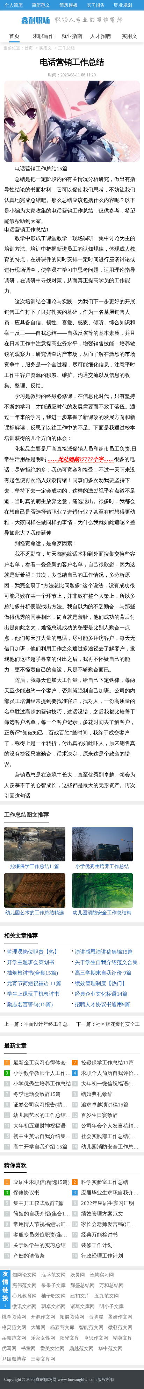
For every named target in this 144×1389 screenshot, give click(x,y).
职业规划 (123, 5)
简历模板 (68, 5)
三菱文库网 (43, 1359)
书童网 (28, 1348)
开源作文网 (43, 1317)
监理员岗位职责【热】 (33, 952)
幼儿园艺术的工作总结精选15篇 (50, 1115)
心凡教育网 (24, 1296)
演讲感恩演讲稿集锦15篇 (104, 952)
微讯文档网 (24, 1306)
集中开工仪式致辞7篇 (38, 1203)
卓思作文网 (96, 1338)
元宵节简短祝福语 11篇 (34, 983)
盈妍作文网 (120, 1317)
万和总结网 (111, 1285)
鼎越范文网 (81, 1348)
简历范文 (41, 5)
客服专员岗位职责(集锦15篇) (46, 1235)
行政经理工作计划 (102, 1256)
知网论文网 (24, 1275)
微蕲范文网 (120, 1327)
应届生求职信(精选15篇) (41, 1182)
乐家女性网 (43, 1338)
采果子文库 (53, 1285)
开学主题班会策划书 (30, 962)
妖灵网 (77, 1275)
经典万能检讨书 (99, 1235)
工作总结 (66, 48)
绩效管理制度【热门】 (101, 983)
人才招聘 (100, 36)
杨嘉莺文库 (62, 1327)
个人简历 (14, 5)
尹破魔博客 (14, 1359)
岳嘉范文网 (14, 1338)
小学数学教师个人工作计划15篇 (50, 1073)
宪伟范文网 (24, 1285)
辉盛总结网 (82, 1285)
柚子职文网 (53, 1296)
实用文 (129, 36)
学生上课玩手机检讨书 (33, 994)
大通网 (38, 1327)
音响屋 (96, 1317)
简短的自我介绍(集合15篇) (44, 1214)
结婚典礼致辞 (97, 1094)
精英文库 (122, 1338)
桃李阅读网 (14, 1317)
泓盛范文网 (53, 1275)
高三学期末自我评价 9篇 (103, 973)
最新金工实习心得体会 (39, 1062)
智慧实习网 (101, 1275)
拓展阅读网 (72, 1317)
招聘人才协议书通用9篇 (102, 1004)
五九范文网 (106, 1296)
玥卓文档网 (53, 1306)
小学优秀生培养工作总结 (42, 1083)
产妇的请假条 (29, 1256)
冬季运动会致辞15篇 (37, 1094)
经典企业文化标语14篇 (101, 994)
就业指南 (72, 36)
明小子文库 (111, 1306)
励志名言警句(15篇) (30, 1004)
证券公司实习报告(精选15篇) (46, 1104)
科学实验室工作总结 (104, 1182)
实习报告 (96, 5)
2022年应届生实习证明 (107, 1203)
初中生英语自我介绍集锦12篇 (47, 1136)
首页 (14, 36)
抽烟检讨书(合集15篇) (32, 973)
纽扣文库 (80, 1296)
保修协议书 (26, 1192)
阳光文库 (69, 1338)
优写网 (9, 1348)
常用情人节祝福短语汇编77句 (47, 1224)
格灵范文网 (14, 1327)
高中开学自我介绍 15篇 (40, 1147)
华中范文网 (110, 1348)
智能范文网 (91, 1327)
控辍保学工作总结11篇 (107, 1062)
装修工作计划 (97, 1245)
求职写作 (43, 36)
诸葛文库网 (82, 1306)
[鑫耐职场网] (35, 20)
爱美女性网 (52, 1348)
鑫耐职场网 (46, 1379)
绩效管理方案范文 (102, 1214)
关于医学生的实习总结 (39, 1245)
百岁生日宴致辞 (99, 1115)
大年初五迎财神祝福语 (39, 1126)
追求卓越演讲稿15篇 (105, 1104)
